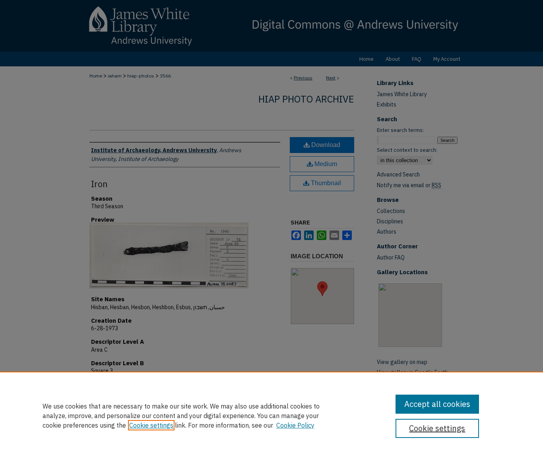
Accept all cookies (437, 404)
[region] (271, 415)
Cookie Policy (295, 425)
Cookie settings (151, 425)
